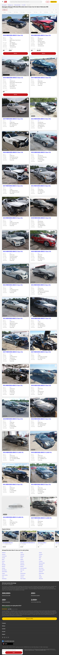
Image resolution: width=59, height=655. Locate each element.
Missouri (3, 566)
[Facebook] (4, 637)
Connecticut (4, 556)
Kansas (3, 561)
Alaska (21, 552)
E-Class (10, 12)
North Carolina (41, 569)
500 (41, 12)
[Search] (41, 2)
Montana (22, 566)
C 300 (52, 12)
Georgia (3, 557)
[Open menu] (2, 1)
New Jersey (41, 568)
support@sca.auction (19, 647)
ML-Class (36, 12)
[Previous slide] (4, 24)
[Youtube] (8, 637)
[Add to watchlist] (28, 16)
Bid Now (15, 53)
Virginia (40, 576)
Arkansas (3, 554)
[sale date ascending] (53, 10)
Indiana (21, 559)
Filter (5, 9)
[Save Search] (56, 10)
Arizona (40, 552)
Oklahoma (41, 571)
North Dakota (4, 571)
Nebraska (41, 566)
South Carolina (5, 575)
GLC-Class (23, 12)
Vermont (22, 576)
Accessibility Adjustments (9, 641)
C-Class (4, 12)
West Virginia (22, 578)
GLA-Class (29, 12)
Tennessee (22, 575)
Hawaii (21, 557)
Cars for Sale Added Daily (36, 602)
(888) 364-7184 (12, 647)
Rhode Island (41, 573)
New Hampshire (23, 568)
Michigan (3, 564)
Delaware (22, 556)
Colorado (40, 554)
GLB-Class (46, 12)
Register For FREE (29, 618)
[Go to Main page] (5, 2)
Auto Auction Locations (35, 595)
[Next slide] (27, 24)
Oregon (3, 573)
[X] (6, 637)
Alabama (3, 552)
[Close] (21, 650)
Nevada (3, 568)
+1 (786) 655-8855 (5, 647)
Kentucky (22, 561)
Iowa (40, 559)
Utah (3, 576)
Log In (47, 1)
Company (4, 623)
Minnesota (22, 564)
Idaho (40, 557)
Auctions (3, 628)
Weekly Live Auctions (6, 602)
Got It (14, 652)
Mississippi (41, 564)
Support (3, 634)
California (22, 554)
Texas (40, 575)
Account (3, 631)
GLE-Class (16, 12)
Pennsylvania (22, 573)
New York (22, 569)
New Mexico (4, 569)
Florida (40, 556)
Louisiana (40, 561)
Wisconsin (41, 578)
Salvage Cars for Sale (6, 595)
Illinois (3, 559)
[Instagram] (2, 637)
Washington (4, 578)
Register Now (53, 1)
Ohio (21, 571)
